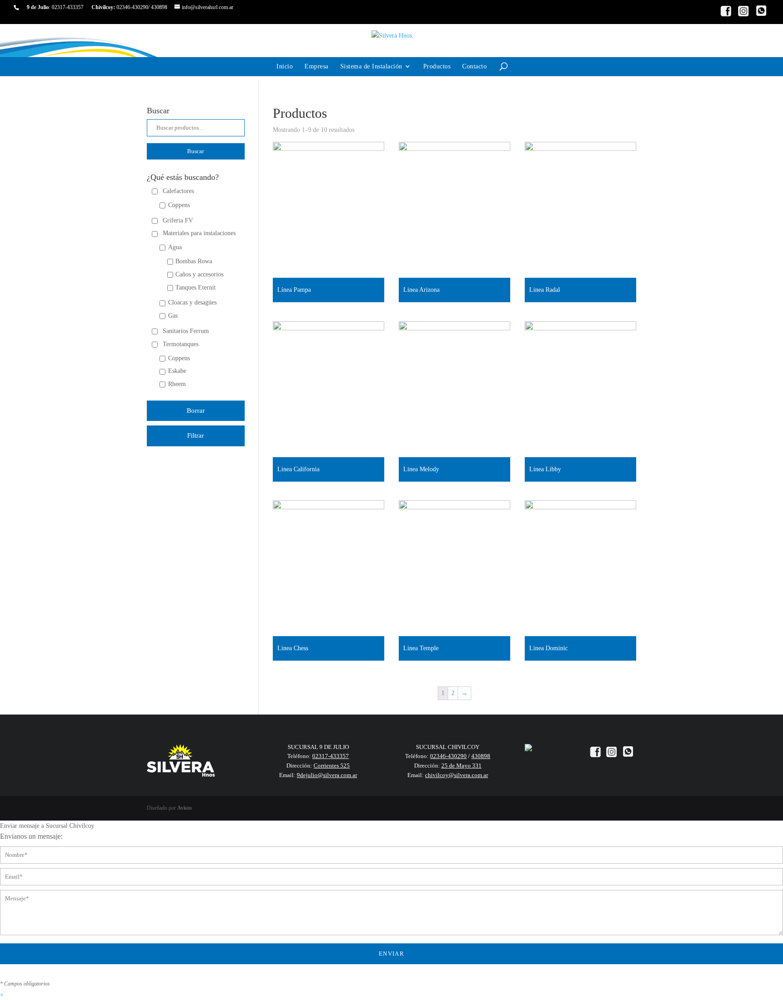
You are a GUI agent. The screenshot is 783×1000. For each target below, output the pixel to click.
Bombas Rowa (193, 261)
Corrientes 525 (332, 765)
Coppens (179, 205)
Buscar (195, 151)
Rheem (177, 384)
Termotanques (180, 344)
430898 (159, 7)
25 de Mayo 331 (461, 765)
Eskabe (177, 370)
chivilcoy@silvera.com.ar (456, 775)
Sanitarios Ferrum (186, 331)
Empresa (316, 66)
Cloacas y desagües (192, 302)
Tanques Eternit (195, 287)
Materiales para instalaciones (199, 233)
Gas (173, 315)
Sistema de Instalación (371, 66)
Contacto (474, 66)
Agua (175, 247)
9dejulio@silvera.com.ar (327, 775)
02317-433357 (67, 7)
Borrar (196, 410)
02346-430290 (132, 7)
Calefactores (178, 191)
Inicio (284, 66)
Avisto (184, 808)
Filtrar (195, 435)
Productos (437, 66)
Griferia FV (178, 220)
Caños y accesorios (199, 274)
